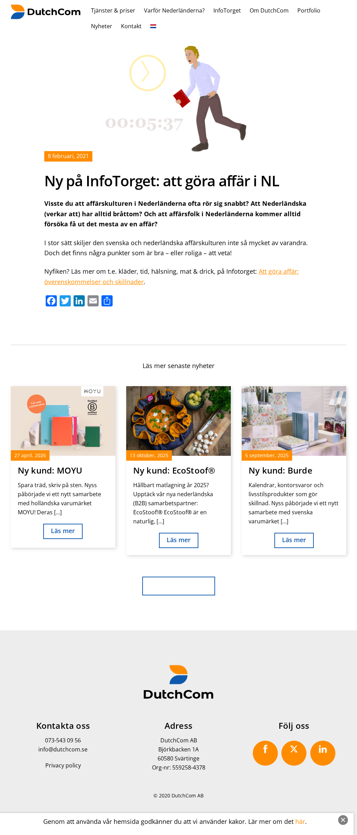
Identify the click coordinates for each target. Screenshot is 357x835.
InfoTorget (227, 10)
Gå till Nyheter (178, 585)
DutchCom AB (188, 795)
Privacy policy (63, 765)
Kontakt (131, 26)
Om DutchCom (269, 10)
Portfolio (308, 10)
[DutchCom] (46, 15)
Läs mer (63, 530)
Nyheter (101, 26)
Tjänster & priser (113, 10)
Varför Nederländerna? (174, 10)
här (300, 821)
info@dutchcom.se (63, 749)
